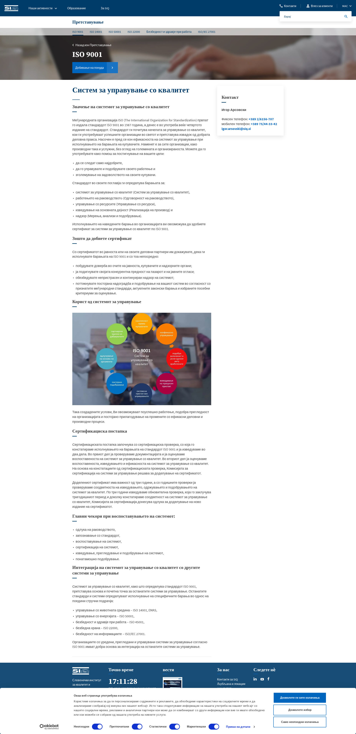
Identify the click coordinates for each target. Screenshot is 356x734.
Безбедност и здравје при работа (169, 32)
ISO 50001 (115, 32)
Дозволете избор (300, 709)
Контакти (290, 6)
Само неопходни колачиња (300, 721)
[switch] (137, 727)
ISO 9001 (77, 32)
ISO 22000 (134, 32)
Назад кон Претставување (93, 45)
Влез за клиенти (322, 6)
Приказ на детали (238, 726)
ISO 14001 (96, 32)
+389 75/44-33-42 (264, 124)
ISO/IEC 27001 (206, 32)
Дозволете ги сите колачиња (299, 697)
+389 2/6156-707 (261, 119)
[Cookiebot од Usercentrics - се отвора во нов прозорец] (49, 727)
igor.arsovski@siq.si (236, 129)
